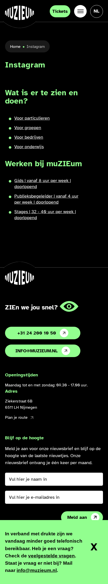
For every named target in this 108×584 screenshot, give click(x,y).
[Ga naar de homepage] (19, 13)
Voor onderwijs (29, 146)
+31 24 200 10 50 (36, 333)
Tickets (60, 11)
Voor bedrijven (28, 137)
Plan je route (16, 417)
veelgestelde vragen (51, 555)
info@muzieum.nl (36, 351)
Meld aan (77, 517)
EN (96, 26)
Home (15, 46)
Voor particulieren (32, 118)
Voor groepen (27, 127)
